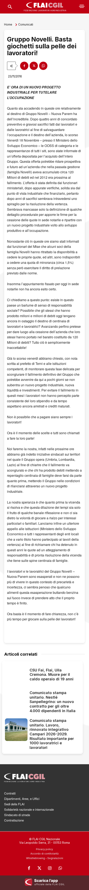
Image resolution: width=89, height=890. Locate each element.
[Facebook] (24, 66)
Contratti (10, 793)
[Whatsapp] (60, 868)
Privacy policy (44, 849)
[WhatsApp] (43, 66)
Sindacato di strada (17, 815)
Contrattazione (14, 820)
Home (8, 24)
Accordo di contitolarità (44, 853)
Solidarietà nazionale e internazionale (29, 809)
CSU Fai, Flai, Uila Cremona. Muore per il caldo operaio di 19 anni (51, 674)
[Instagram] (50, 868)
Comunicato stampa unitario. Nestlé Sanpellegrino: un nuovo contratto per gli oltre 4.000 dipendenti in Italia (53, 702)
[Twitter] (39, 868)
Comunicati (25, 24)
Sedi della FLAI (14, 804)
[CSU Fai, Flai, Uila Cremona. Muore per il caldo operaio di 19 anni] (16, 675)
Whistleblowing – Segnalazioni (44, 858)
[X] (34, 66)
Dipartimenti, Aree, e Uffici (21, 798)
